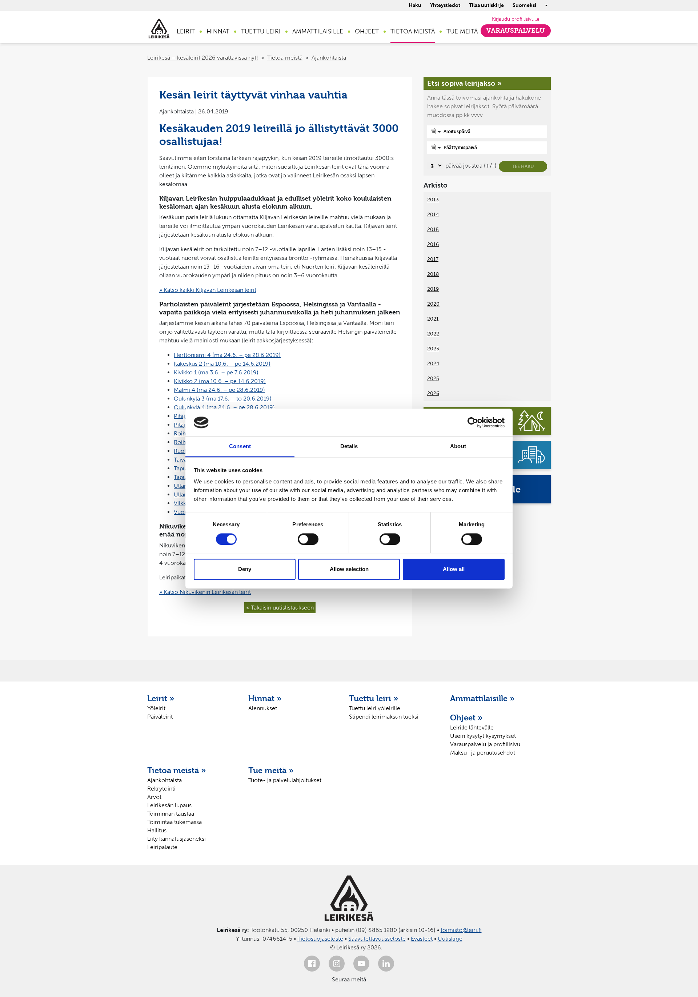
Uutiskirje (450, 938)
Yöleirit (156, 708)
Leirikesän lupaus (169, 805)
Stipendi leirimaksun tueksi (383, 716)
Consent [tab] (240, 446)
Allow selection (349, 569)
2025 (433, 378)
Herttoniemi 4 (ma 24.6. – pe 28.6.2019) (227, 354)
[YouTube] (361, 964)
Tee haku (523, 166)
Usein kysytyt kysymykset (483, 735)
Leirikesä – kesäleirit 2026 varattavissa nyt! (202, 57)
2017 (432, 259)
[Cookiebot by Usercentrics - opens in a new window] (473, 422)
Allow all (454, 569)
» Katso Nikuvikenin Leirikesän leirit (205, 591)
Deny (244, 569)
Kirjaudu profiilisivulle (515, 19)
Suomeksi (524, 5)
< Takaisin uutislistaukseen (280, 607)
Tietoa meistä (412, 31)
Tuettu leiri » (373, 698)
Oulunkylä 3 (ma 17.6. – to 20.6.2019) (223, 398)
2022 (433, 334)
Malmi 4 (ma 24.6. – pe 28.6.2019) (219, 389)
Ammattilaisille (317, 31)
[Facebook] (312, 964)
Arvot (154, 796)
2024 (433, 364)
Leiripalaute (162, 847)
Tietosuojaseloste (320, 938)
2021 (433, 319)
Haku (415, 5)
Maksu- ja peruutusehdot (482, 752)
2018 (433, 274)
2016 (433, 244)
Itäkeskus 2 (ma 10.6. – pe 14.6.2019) (222, 363)
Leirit (186, 31)
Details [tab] (349, 446)
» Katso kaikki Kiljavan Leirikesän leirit (207, 289)
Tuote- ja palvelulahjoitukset (284, 780)
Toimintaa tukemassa (174, 822)
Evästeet (422, 938)
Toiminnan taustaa (170, 813)
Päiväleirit (160, 716)
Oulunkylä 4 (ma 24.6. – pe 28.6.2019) (224, 407)
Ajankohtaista (329, 57)
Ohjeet (367, 31)
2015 (433, 229)
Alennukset (262, 708)
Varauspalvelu (515, 31)
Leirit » (160, 698)
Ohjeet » (466, 717)
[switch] (308, 539)
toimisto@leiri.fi (461, 929)
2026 (433, 393)
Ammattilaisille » (482, 698)
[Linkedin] (386, 964)
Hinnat (217, 31)
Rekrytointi (161, 788)
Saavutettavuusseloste (377, 938)
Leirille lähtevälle (472, 727)
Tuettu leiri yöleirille (374, 708)
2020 (433, 304)
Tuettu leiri (261, 31)
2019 (433, 289)
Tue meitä (462, 31)
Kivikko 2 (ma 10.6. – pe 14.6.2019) (220, 381)
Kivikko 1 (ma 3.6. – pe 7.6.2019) (216, 372)
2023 (433, 349)
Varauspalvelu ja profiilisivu (485, 744)
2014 (433, 215)
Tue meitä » (271, 770)
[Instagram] (337, 964)
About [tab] (458, 446)
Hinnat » (265, 698)
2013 (433, 200)
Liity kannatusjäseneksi (176, 838)
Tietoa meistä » (176, 770)
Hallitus (157, 830)
